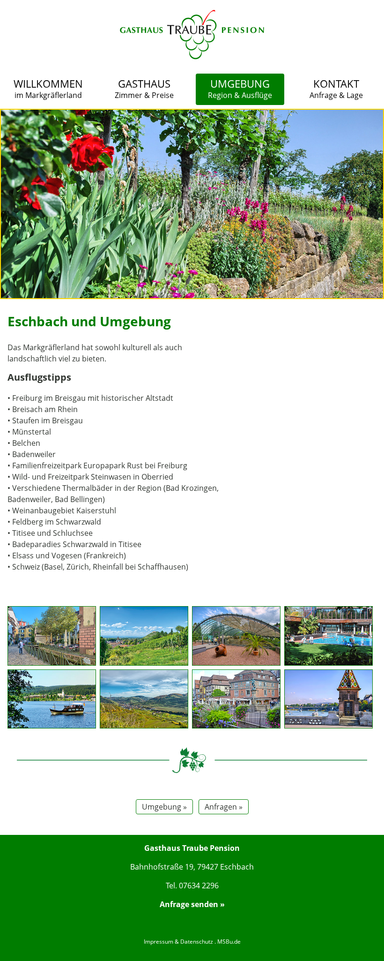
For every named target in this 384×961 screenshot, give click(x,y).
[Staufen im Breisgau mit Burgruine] (144, 636)
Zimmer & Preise (144, 88)
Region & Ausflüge (240, 88)
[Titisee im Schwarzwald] (51, 699)
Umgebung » (164, 807)
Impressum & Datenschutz (178, 942)
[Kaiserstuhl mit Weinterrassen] (144, 699)
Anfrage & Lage (336, 88)
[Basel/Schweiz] (328, 699)
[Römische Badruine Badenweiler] (236, 636)
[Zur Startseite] (192, 56)
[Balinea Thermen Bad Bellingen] (328, 636)
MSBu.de (229, 942)
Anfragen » (224, 807)
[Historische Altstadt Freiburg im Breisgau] (51, 636)
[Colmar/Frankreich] (236, 699)
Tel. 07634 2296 (192, 885)
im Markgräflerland (48, 88)
